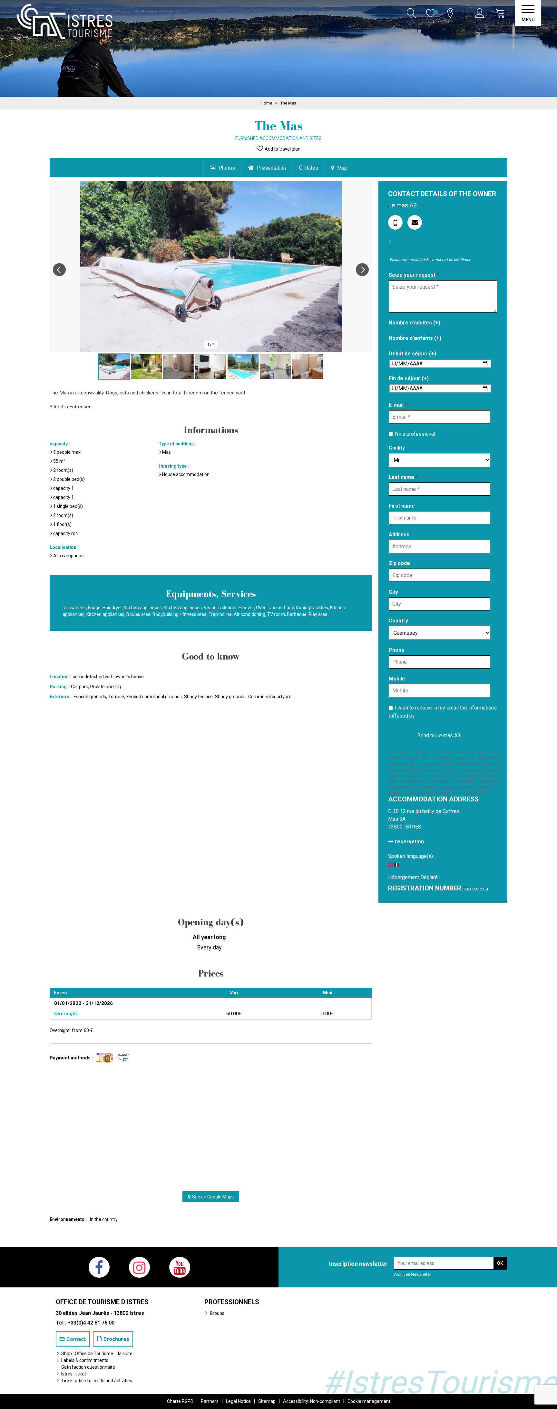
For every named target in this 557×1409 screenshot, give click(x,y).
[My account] (480, 13)
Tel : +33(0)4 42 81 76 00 (85, 1323)
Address (399, 534)
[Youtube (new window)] (179, 1267)
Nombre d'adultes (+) (414, 323)
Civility (397, 448)
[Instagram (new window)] (139, 1267)
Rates (311, 168)
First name (402, 506)
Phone (397, 650)
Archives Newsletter (412, 1274)
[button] (500, 13)
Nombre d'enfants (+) (415, 338)
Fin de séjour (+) (409, 378)
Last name (403, 477)
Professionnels (231, 1302)
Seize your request (414, 275)
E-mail (398, 405)
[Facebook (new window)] (99, 1267)
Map (342, 168)
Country (398, 621)
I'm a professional (415, 434)
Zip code (399, 563)
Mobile (397, 679)
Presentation (271, 168)
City (393, 592)
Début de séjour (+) (412, 354)
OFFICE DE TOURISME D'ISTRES (102, 1302)
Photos (227, 168)
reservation (409, 841)
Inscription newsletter (358, 1263)
